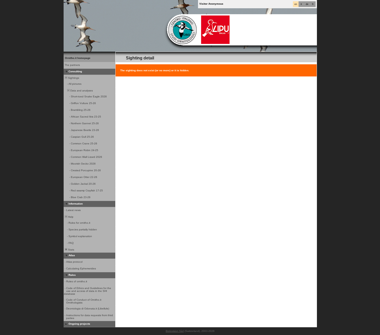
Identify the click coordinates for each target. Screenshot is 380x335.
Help (70, 216)
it (301, 4)
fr (313, 4)
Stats (70, 249)
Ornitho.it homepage (77, 58)
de (307, 4)
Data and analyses (81, 90)
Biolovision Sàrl (175, 331)
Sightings (73, 77)
